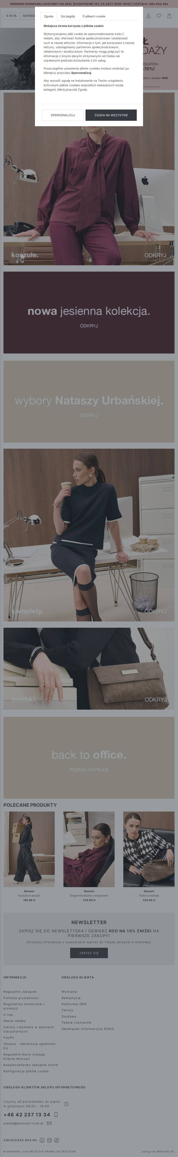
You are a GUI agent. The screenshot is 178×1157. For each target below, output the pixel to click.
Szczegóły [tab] (68, 16)
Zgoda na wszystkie (111, 115)
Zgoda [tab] (48, 16)
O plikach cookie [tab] (93, 16)
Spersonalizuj (63, 115)
